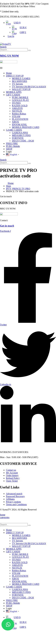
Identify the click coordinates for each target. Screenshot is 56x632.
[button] (7, 624)
